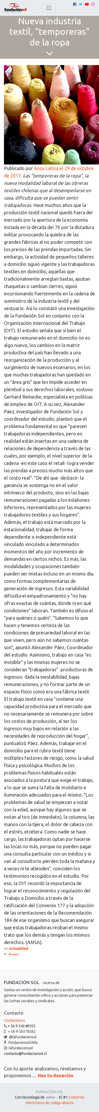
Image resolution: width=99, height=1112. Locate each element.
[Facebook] (75, 4)
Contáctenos (14, 1020)
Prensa (13, 954)
